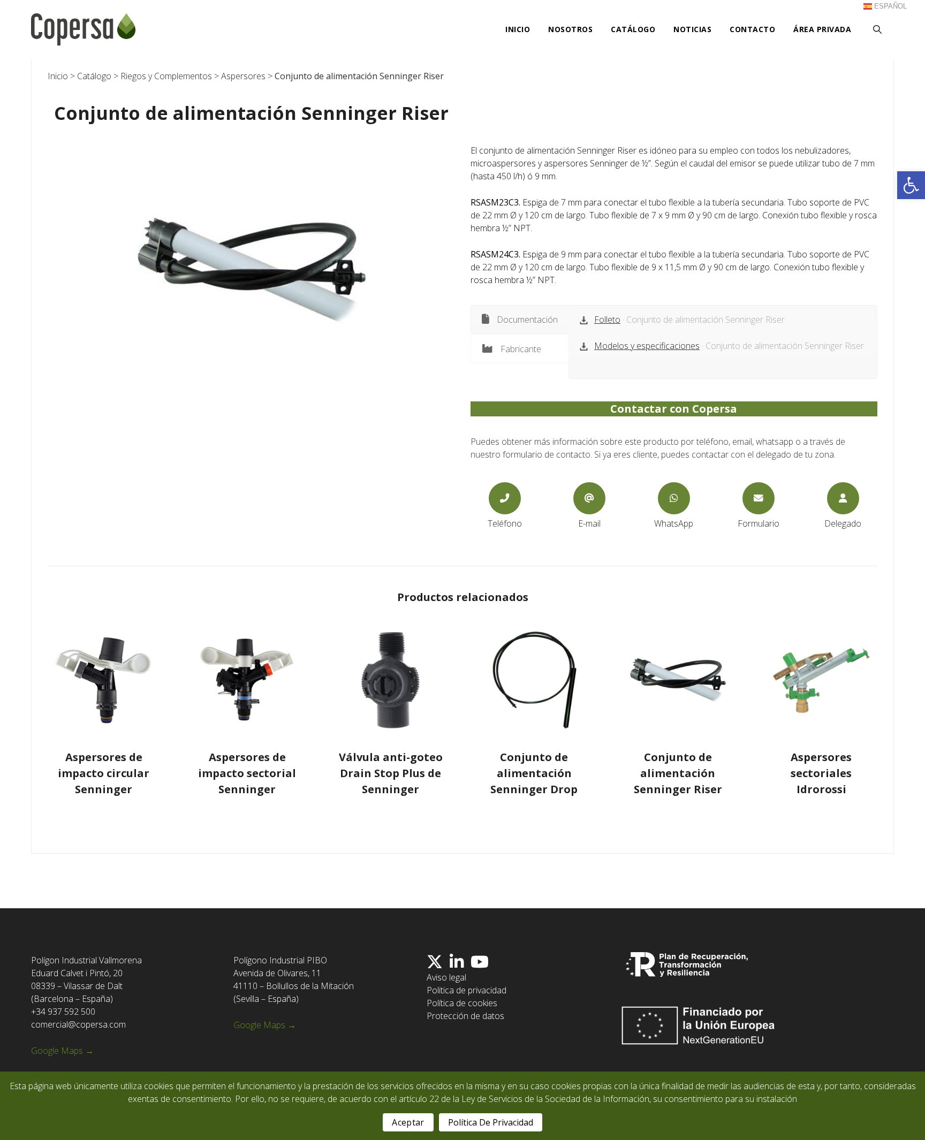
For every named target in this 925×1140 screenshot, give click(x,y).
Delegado (842, 523)
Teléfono (505, 523)
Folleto (607, 319)
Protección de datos (465, 1016)
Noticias (692, 29)
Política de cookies (462, 1003)
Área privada (822, 29)
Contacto (752, 29)
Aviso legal (446, 977)
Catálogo (633, 29)
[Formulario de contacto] (759, 498)
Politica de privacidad (466, 990)
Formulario (758, 523)
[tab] (520, 319)
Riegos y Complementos (166, 76)
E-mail (589, 523)
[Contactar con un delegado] (843, 498)
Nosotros (570, 29)
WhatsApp (673, 523)
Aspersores (243, 76)
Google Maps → (62, 1051)
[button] (911, 185)
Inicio (517, 29)
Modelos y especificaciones (647, 346)
